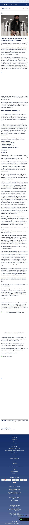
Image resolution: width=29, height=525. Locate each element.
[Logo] (5, 8)
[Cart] (23, 8)
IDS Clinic (14, 474)
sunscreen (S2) (6, 275)
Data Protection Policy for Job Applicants (14, 450)
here (25, 44)
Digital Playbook (14, 452)
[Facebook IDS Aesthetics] (12, 522)
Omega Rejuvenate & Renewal (14, 293)
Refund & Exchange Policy (14, 448)
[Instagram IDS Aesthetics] (14, 522)
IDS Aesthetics (14, 471)
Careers (14, 455)
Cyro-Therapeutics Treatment (12, 290)
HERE (8, 286)
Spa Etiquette (14, 444)
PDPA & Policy (14, 446)
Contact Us (14, 463)
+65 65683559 (12, 491)
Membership (14, 439)
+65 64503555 (12, 506)
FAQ (14, 461)
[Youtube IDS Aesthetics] (16, 522)
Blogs (14, 441)
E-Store (14, 469)
